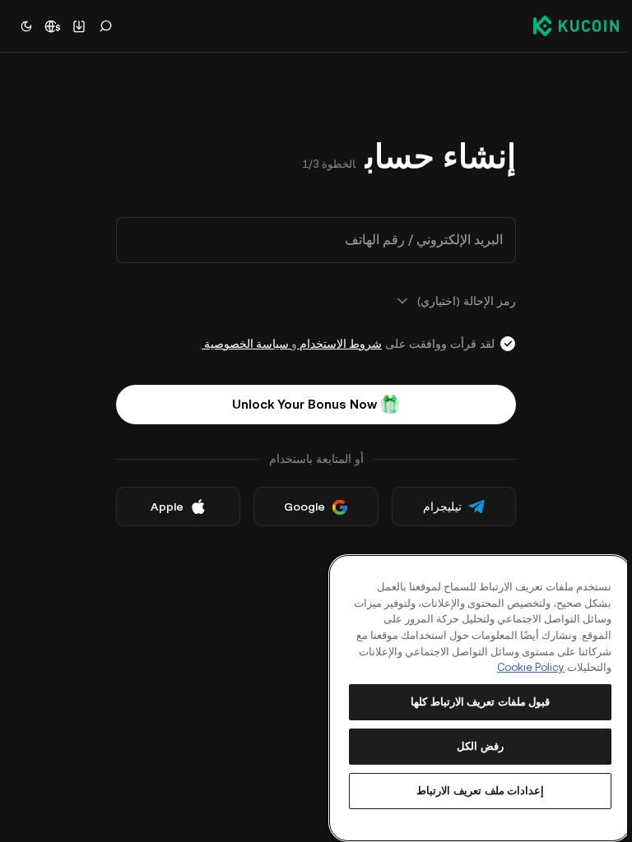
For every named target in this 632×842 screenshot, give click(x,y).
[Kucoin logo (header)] (576, 25)
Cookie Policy (531, 667)
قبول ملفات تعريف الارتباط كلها (481, 702)
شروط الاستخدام (339, 343)
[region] (480, 698)
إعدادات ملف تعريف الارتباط (480, 790)
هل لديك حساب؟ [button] (439, 560)
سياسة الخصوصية (246, 343)
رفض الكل (480, 746)
